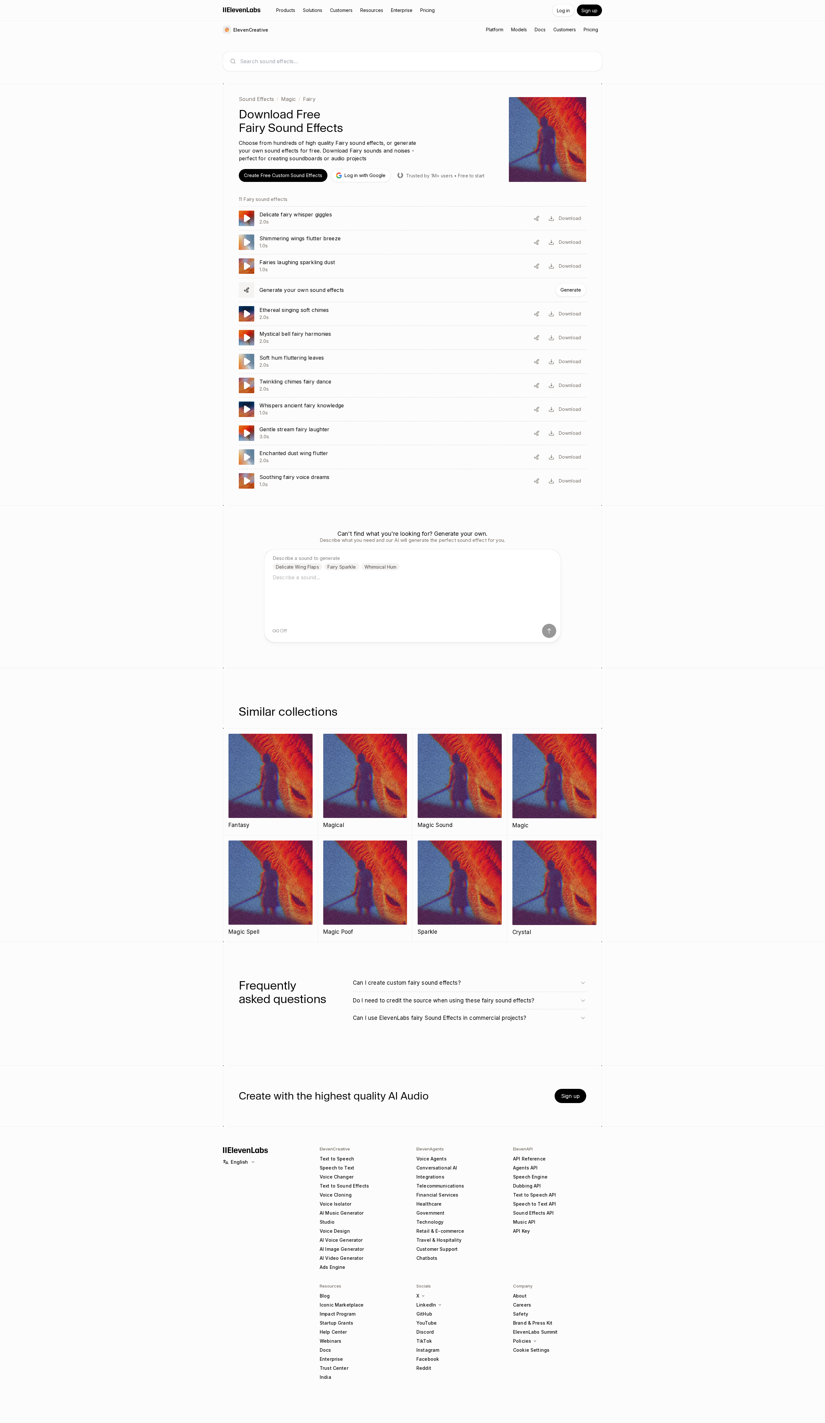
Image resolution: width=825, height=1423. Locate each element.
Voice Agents (431, 1158)
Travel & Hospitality (438, 1240)
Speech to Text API (534, 1204)
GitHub (424, 1314)
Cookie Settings (531, 1350)
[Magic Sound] (459, 782)
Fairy (309, 99)
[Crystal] (554, 888)
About (520, 1296)
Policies (522, 1341)
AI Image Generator (342, 1249)
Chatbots (426, 1258)
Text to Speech (337, 1158)
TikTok (424, 1341)
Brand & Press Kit (532, 1323)
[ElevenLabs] (242, 9)
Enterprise (331, 1359)
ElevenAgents (430, 1148)
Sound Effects (256, 99)
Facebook (427, 1359)
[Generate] (412, 290)
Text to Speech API (534, 1195)
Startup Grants (336, 1323)
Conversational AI (436, 1167)
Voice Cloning (336, 1195)
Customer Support (437, 1249)
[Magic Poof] (365, 888)
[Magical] (365, 782)
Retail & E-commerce (440, 1231)
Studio (327, 1222)
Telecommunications (440, 1186)
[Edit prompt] (536, 218)
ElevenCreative (335, 1148)
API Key (521, 1231)
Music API (524, 1222)
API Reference (529, 1158)
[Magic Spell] (270, 888)
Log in (563, 10)
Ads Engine (332, 1267)
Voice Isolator (335, 1204)
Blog (325, 1296)
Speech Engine (530, 1176)
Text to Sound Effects (344, 1186)
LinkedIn (426, 1305)
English (239, 1162)
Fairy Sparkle (341, 567)
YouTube (426, 1323)
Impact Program (337, 1314)
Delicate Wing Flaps (297, 567)
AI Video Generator (342, 1258)
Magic (288, 99)
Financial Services (437, 1195)
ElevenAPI (523, 1148)
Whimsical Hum (380, 567)
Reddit (423, 1368)
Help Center (333, 1332)
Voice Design (335, 1231)
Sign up (589, 10)
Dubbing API (527, 1186)
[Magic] (554, 782)
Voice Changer (337, 1176)
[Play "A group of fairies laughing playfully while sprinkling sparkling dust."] (412, 266)
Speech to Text (337, 1167)
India (325, 1377)
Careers (522, 1305)
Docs (325, 1350)
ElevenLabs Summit (535, 1332)
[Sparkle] (459, 888)
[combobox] (417, 61)
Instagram (427, 1350)
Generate (570, 290)
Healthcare (429, 1204)
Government (430, 1213)
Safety (520, 1314)
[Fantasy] (270, 782)
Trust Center (334, 1368)
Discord (425, 1332)
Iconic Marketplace (342, 1305)
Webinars (330, 1341)
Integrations (430, 1176)
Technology (429, 1222)
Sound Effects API (533, 1213)
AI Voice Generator (341, 1240)
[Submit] (549, 631)
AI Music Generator (342, 1213)
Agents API (525, 1167)
